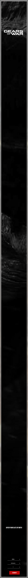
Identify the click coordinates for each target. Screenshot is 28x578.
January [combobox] (13, 563)
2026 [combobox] (13, 559)
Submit (14, 573)
